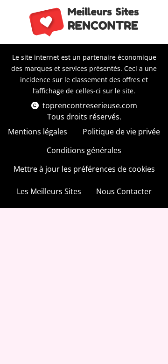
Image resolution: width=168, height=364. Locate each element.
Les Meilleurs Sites (49, 191)
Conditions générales (84, 150)
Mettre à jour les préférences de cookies (84, 169)
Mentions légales (37, 131)
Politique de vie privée (121, 131)
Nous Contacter (124, 191)
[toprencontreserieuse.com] (84, 21)
